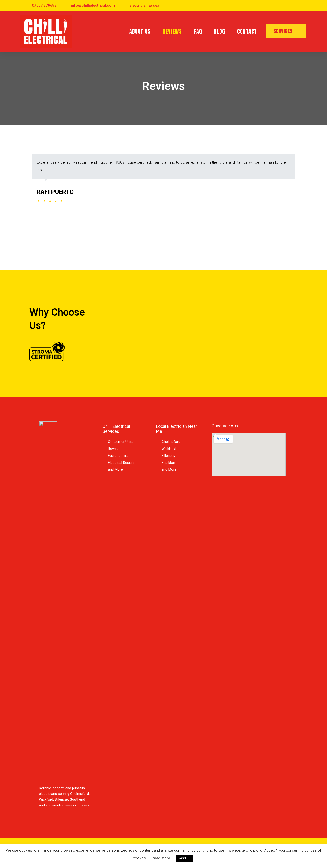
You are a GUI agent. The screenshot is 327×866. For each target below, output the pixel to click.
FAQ (198, 31)
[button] (286, 31)
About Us (140, 31)
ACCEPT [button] (184, 858)
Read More (161, 858)
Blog (219, 31)
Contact (247, 31)
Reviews (172, 31)
